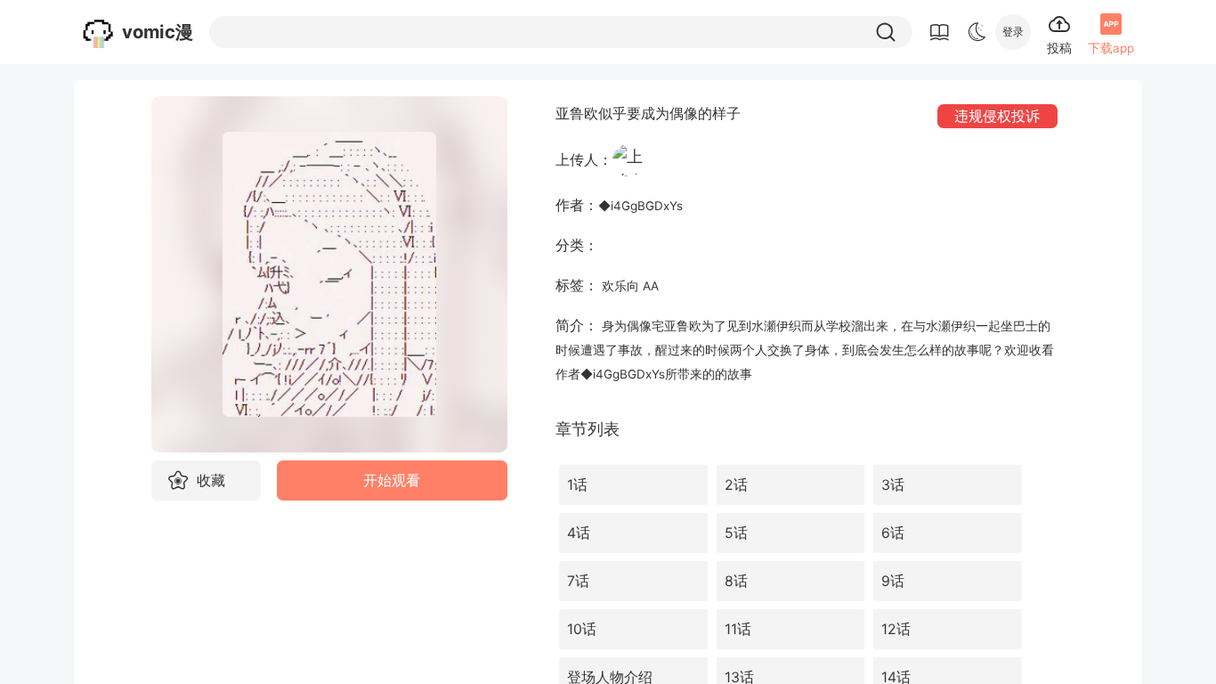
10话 (581, 629)
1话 (577, 484)
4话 (578, 533)
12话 (896, 629)
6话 (892, 533)
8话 (736, 581)
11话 (738, 629)
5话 (736, 533)
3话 (892, 484)
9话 (892, 581)
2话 (736, 484)
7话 (578, 581)
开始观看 (391, 480)
